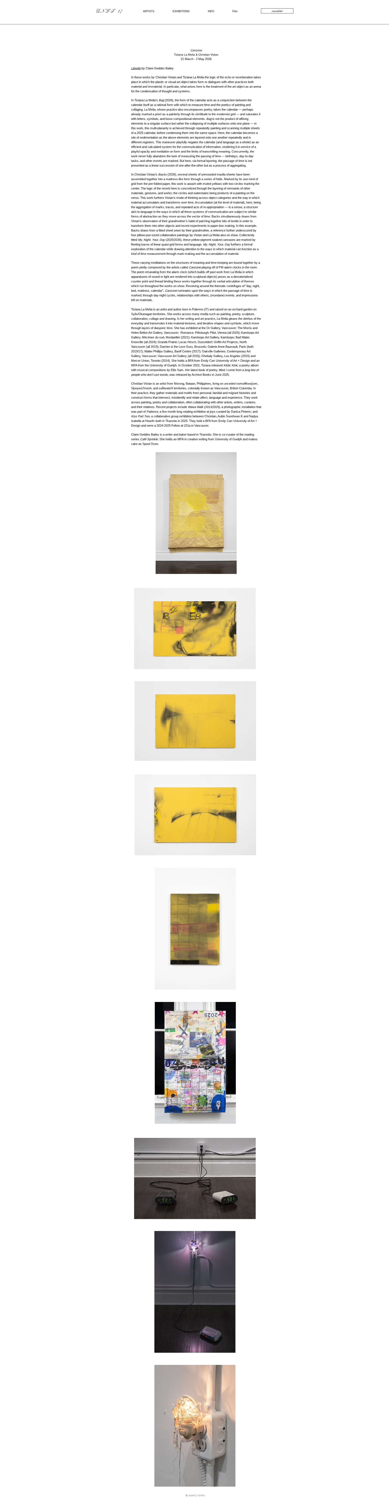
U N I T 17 (108, 11)
